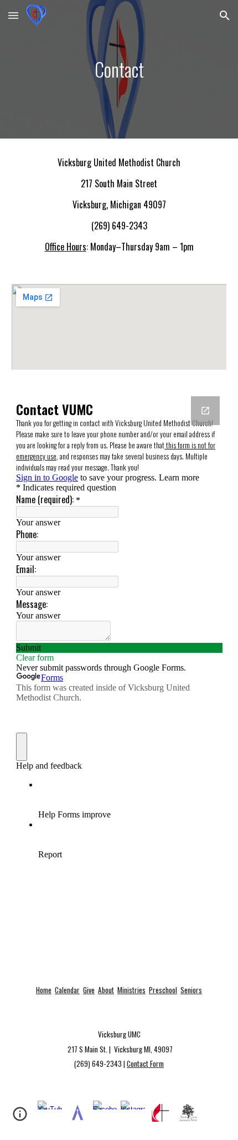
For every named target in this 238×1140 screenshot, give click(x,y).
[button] (13, 15)
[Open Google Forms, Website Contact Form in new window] (205, 410)
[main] (119, 69)
